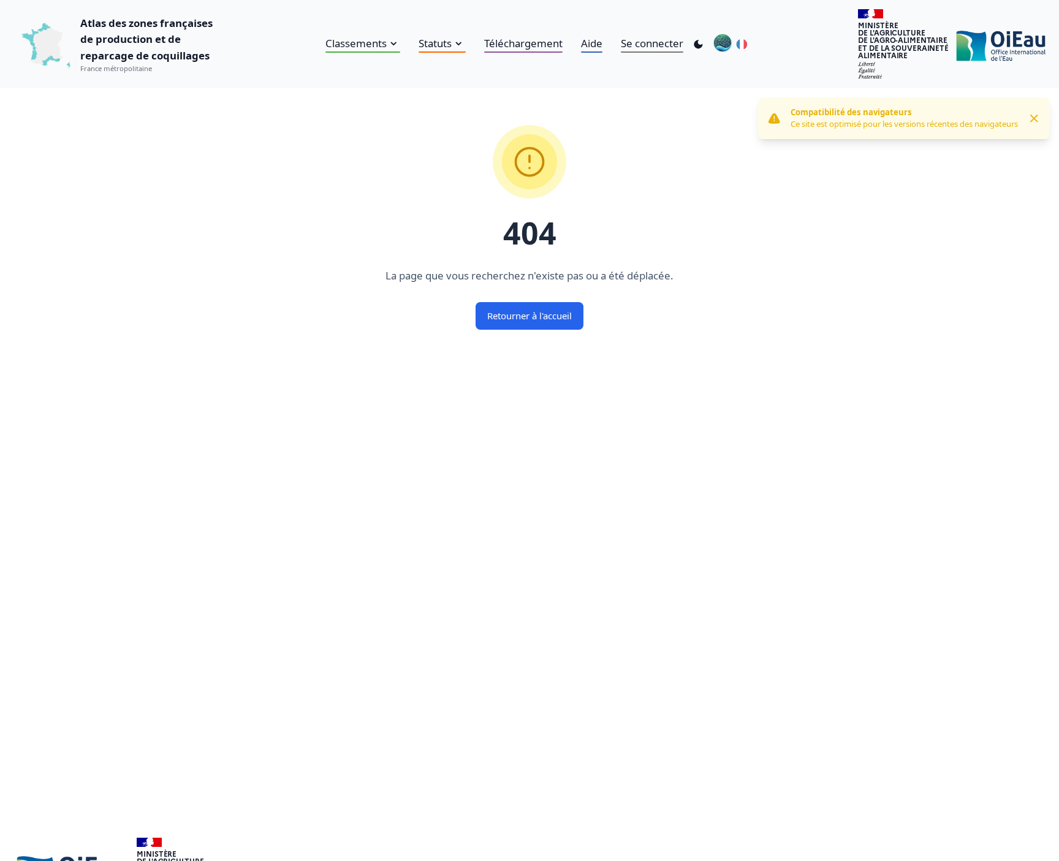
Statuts (435, 43)
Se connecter (652, 43)
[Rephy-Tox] (722, 44)
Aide (591, 43)
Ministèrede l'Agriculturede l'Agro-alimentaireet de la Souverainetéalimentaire (903, 40)
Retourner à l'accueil (529, 315)
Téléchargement (523, 43)
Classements (356, 43)
